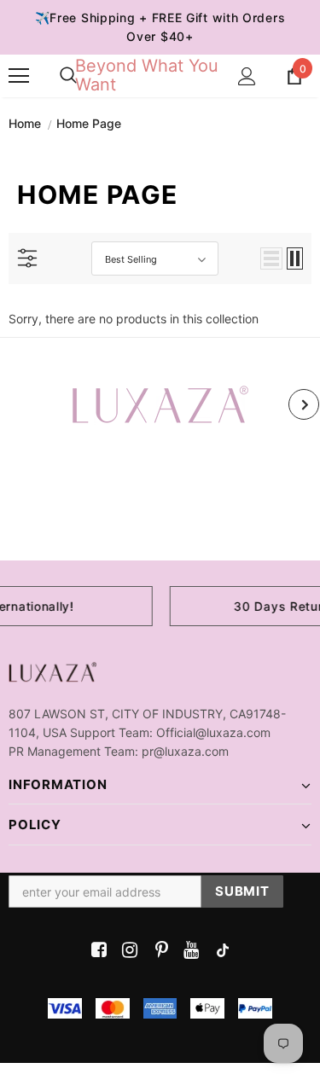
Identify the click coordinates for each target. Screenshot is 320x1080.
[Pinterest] (157, 950)
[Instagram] (126, 950)
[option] (160, 404)
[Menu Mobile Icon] (19, 76)
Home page (88, 123)
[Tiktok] (219, 950)
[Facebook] (96, 950)
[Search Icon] (68, 75)
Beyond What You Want (146, 75)
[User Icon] (247, 76)
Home (25, 123)
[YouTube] (188, 950)
